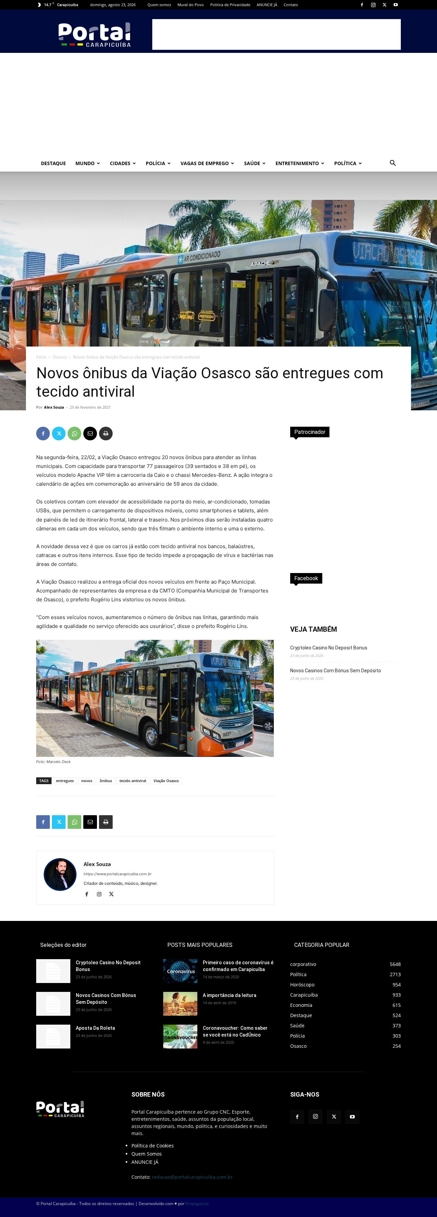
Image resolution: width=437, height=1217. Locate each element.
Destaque (53, 163)
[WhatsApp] (74, 433)
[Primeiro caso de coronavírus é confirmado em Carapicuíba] (180, 971)
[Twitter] (384, 5)
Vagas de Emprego (205, 163)
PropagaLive (197, 1203)
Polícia (155, 163)
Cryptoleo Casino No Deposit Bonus (328, 647)
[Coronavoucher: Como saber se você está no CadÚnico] (180, 1037)
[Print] (106, 433)
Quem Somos (146, 1153)
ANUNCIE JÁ (267, 4)
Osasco (60, 357)
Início (41, 357)
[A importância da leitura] (180, 1004)
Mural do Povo (191, 4)
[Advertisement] (276, 34)
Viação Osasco (166, 780)
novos (86, 780)
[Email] (90, 433)
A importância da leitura (229, 995)
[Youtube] (396, 5)
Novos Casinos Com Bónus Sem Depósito (335, 670)
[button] (392, 164)
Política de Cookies (152, 1145)
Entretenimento (297, 163)
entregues (65, 780)
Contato (291, 4)
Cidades (120, 163)
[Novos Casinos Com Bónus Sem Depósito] (53, 1004)
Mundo (85, 163)
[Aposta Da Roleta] (53, 1037)
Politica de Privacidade (230, 4)
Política (345, 163)
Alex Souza (54, 407)
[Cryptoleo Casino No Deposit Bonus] (53, 971)
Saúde (252, 163)
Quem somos (159, 4)
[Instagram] (373, 5)
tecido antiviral (132, 780)
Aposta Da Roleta (95, 1028)
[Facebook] (362, 5)
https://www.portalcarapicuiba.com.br (118, 873)
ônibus (106, 780)
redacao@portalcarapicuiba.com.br (192, 1177)
